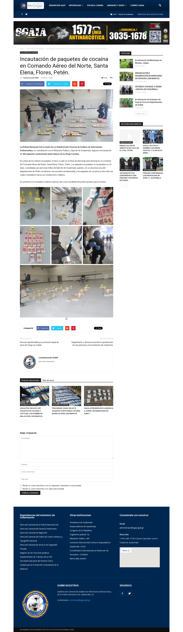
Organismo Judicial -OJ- (80, 534)
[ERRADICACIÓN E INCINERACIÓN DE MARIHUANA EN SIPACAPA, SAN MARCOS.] (126, 76)
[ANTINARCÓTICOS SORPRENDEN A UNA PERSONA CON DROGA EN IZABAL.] (130, 164)
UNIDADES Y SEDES (115, 5)
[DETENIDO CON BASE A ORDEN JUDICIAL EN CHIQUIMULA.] (126, 90)
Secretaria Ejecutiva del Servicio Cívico (36, 561)
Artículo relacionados (30, 380)
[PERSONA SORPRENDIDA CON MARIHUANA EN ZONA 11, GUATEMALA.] (153, 164)
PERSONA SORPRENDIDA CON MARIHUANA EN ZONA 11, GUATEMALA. (153, 175)
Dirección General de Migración (33, 532)
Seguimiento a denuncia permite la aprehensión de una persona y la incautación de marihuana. (92, 343)
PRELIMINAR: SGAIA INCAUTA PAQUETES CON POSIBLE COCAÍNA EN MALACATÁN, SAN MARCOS (66, 411)
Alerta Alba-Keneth (78, 558)
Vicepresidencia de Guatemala (83, 526)
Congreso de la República (81, 530)
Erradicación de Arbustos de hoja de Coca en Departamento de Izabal (148, 102)
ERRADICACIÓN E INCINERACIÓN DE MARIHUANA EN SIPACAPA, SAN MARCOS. (148, 76)
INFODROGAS (75, 5)
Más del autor (48, 380)
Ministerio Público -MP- (80, 538)
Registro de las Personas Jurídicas (34, 553)
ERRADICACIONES (126, 142)
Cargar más (140, 113)
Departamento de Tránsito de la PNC (36, 557)
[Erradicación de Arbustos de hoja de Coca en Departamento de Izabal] (126, 103)
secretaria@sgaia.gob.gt (79, 600)
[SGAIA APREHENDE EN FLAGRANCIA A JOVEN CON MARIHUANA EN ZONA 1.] (98, 396)
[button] (160, 5)
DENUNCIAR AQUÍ (57, 5)
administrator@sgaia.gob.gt (131, 527)
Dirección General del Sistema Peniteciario (38, 528)
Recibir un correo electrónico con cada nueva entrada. (43, 489)
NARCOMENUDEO (126, 170)
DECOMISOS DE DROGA (29, 52)
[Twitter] (26, 14)
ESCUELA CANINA (95, 5)
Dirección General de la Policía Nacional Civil (39, 524)
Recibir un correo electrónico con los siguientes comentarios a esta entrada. (52, 486)
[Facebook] (22, 14)
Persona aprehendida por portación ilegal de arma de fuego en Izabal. (39, 343)
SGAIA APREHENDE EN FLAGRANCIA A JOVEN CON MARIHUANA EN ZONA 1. (98, 411)
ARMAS (146, 142)
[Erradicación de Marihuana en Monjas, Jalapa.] (126, 63)
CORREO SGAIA (137, 5)
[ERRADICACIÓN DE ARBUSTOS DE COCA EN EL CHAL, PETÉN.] (130, 137)
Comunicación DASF (31, 78)
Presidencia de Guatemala (81, 522)
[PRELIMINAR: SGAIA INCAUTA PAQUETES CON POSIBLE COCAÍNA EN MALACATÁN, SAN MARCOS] (66, 396)
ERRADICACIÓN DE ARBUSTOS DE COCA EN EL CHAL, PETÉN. (129, 148)
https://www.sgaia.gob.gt (46, 361)
